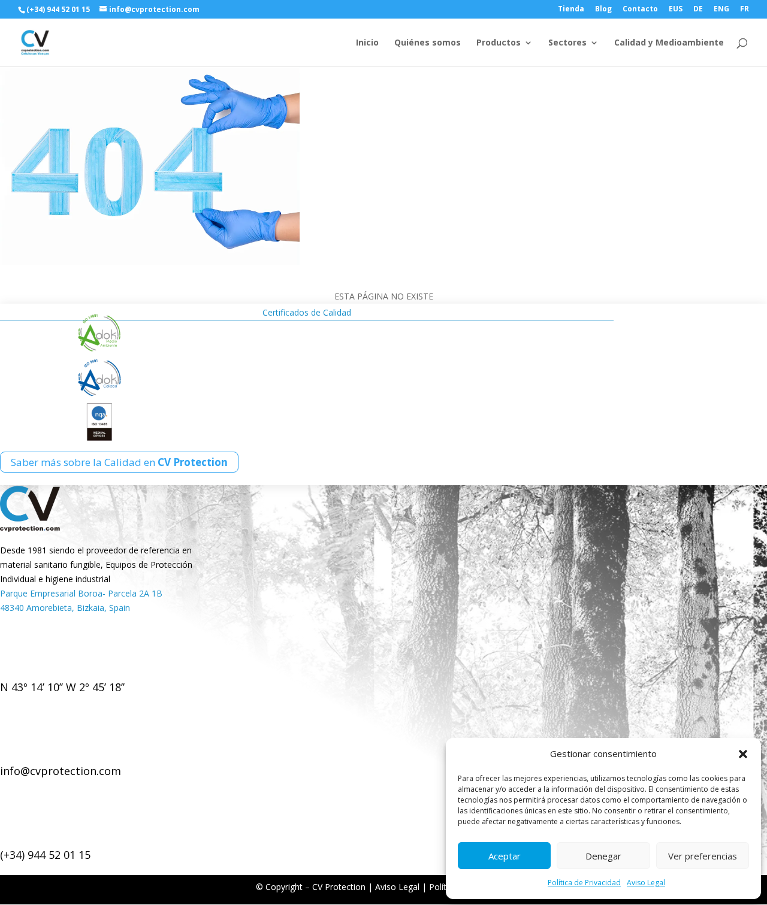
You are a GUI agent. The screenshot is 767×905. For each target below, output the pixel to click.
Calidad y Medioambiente (669, 43)
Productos (498, 43)
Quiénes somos (427, 43)
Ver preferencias (702, 856)
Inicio (367, 43)
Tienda (571, 9)
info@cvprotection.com (60, 771)
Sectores (567, 43)
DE (698, 9)
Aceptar (504, 856)
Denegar (603, 856)
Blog (603, 9)
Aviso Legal (646, 882)
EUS (676, 9)
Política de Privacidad (584, 882)
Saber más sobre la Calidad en (119, 462)
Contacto (640, 9)
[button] (743, 754)
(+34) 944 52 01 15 (45, 855)
